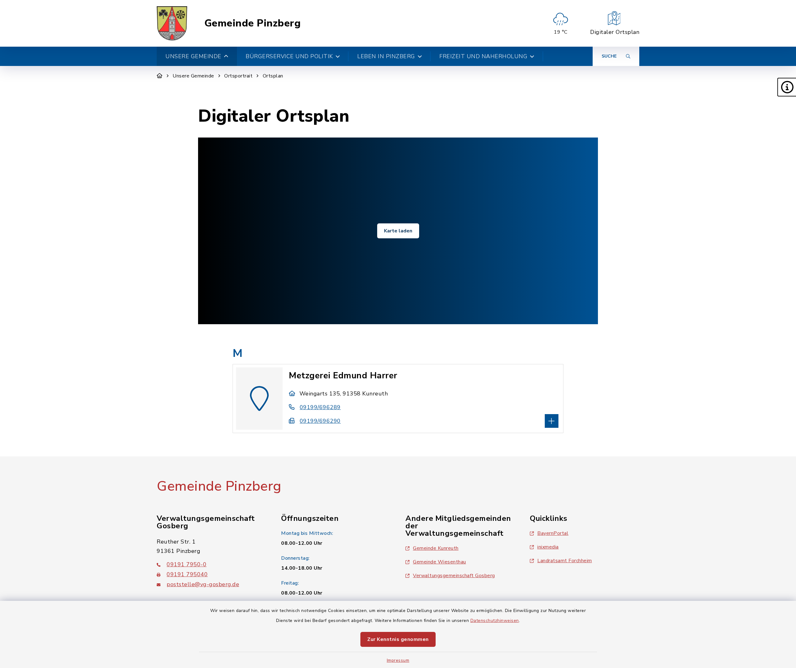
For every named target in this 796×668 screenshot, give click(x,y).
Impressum (398, 660)
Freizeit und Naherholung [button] (483, 56)
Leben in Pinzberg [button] (386, 56)
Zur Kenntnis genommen (398, 639)
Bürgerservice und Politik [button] (289, 56)
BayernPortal (552, 533)
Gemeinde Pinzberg (252, 23)
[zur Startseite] (172, 23)
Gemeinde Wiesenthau (439, 561)
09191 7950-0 (186, 564)
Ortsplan (273, 75)
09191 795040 (187, 574)
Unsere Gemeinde (193, 75)
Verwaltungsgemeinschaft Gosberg (454, 575)
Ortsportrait (238, 75)
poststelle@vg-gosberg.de (203, 584)
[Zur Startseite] (160, 76)
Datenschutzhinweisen (494, 621)
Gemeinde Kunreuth (436, 548)
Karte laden (398, 230)
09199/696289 (320, 407)
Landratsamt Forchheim (564, 560)
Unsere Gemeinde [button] (193, 56)
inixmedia (548, 547)
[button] (786, 87)
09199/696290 (320, 421)
